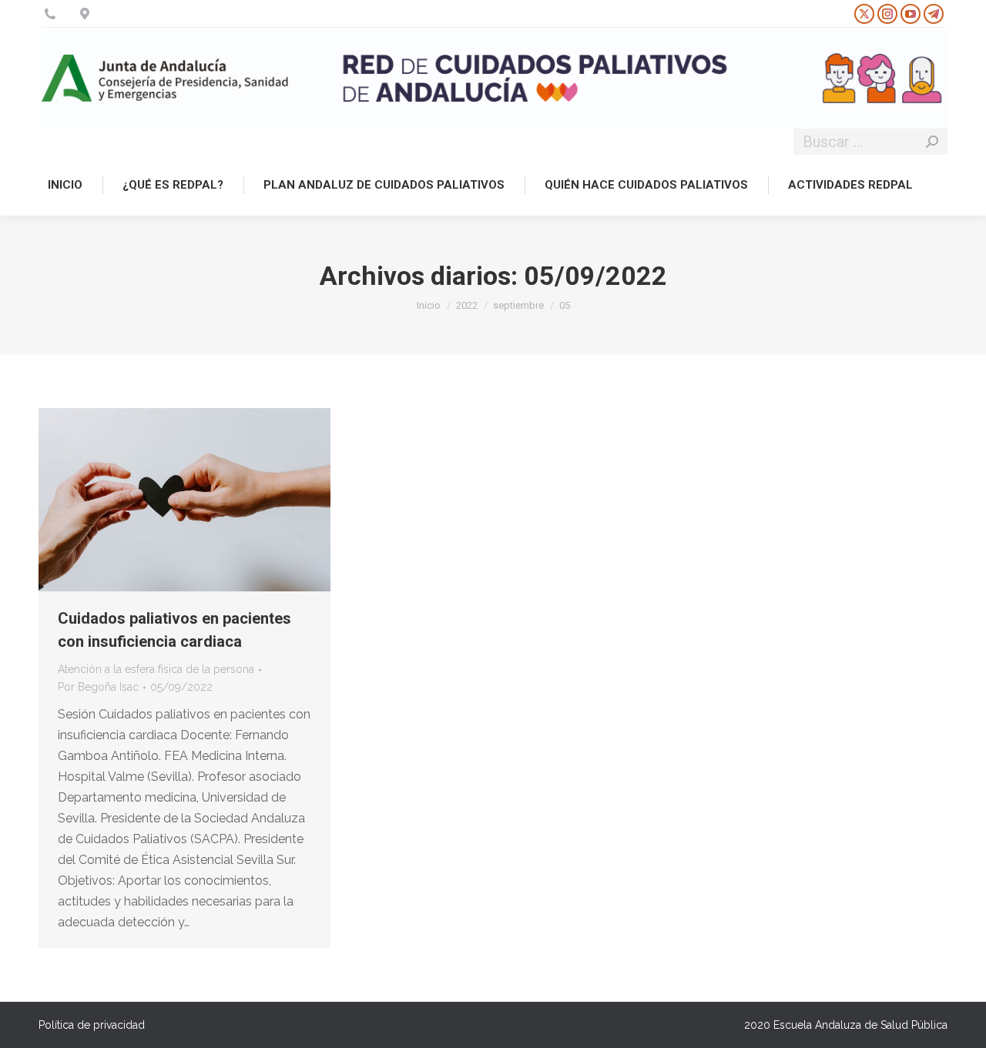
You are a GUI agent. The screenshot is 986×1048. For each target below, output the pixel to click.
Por (98, 687)
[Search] (932, 142)
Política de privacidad (92, 1025)
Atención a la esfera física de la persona (156, 669)
